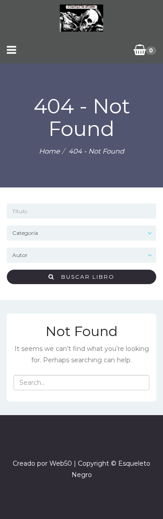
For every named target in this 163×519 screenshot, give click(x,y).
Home (49, 151)
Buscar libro (84, 276)
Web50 (60, 463)
